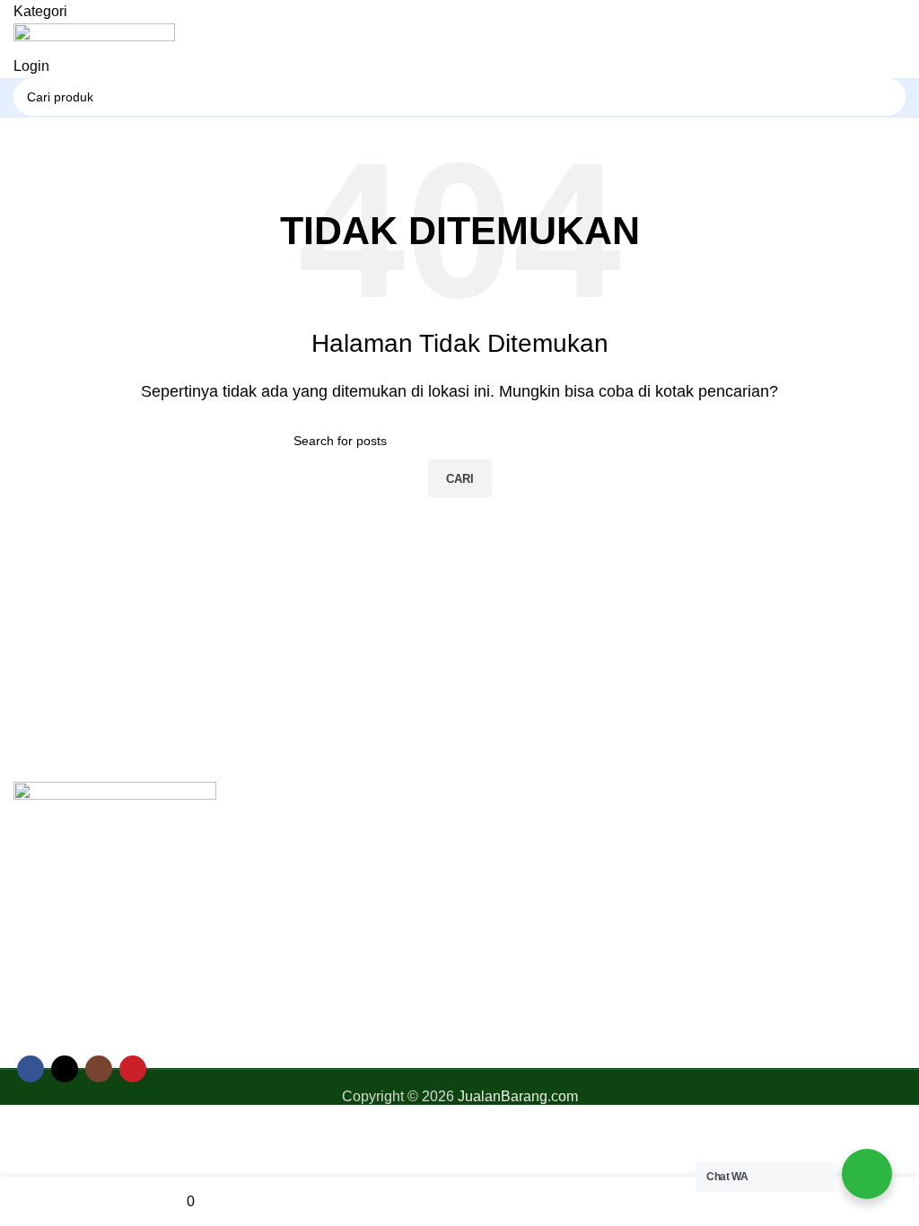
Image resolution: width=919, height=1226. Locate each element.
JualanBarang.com (518, 1096)
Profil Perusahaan (530, 828)
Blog (488, 930)
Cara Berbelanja (755, 828)
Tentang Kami (517, 863)
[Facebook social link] (30, 1068)
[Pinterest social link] (132, 1068)
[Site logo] (94, 38)
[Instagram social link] (98, 1068)
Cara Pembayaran (761, 863)
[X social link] (64, 1068)
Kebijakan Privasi (529, 896)
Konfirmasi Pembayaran (779, 896)
